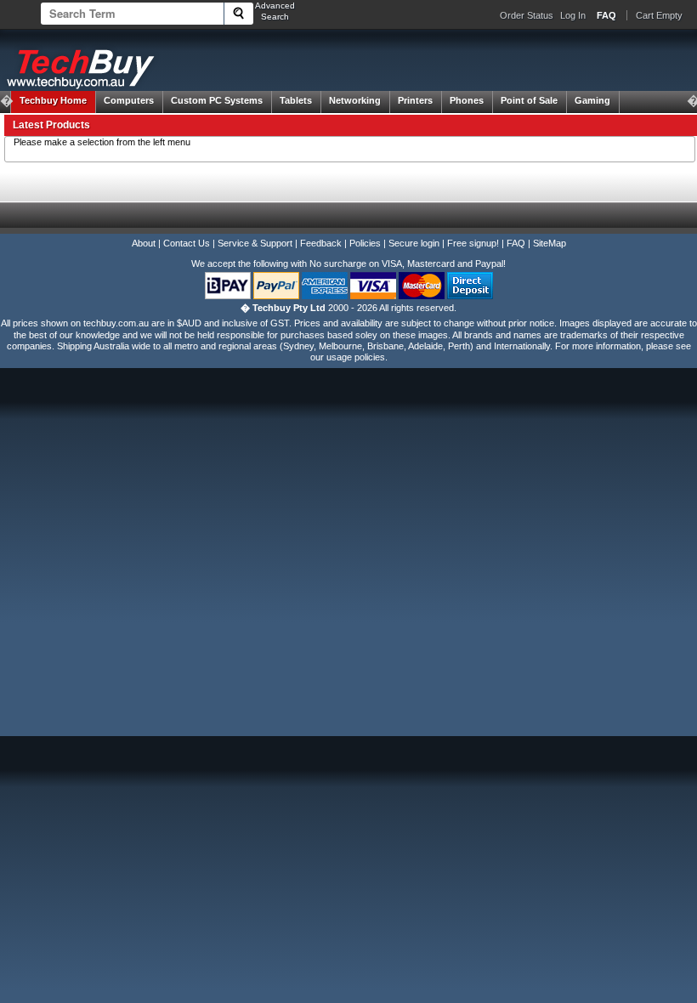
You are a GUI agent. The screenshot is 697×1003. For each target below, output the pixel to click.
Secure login (413, 243)
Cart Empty (659, 15)
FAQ (516, 243)
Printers (415, 100)
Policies (365, 243)
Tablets (296, 100)
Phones (467, 100)
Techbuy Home (53, 100)
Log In (573, 15)
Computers (129, 100)
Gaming (592, 100)
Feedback (321, 243)
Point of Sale (529, 100)
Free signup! (473, 243)
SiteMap (549, 243)
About (144, 243)
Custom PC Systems (217, 100)
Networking (355, 100)
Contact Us (186, 243)
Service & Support (255, 243)
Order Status (526, 15)
